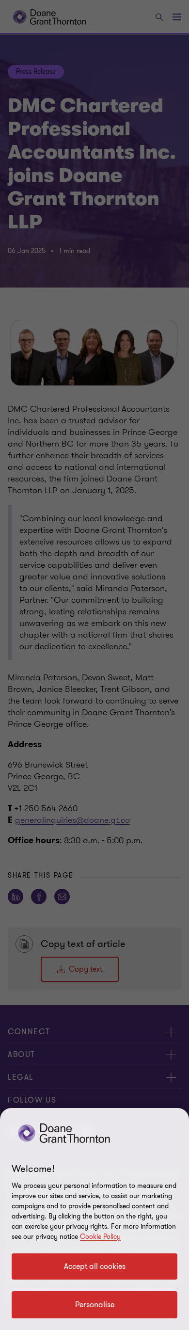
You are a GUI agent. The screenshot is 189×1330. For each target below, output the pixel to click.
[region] (94, 1219)
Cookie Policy (100, 1236)
